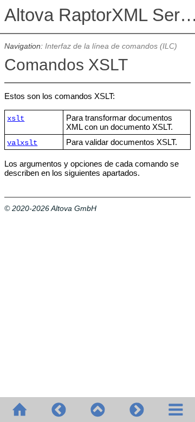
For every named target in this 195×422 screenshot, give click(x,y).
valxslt (22, 143)
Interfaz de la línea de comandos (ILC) (111, 46)
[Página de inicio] (19, 409)
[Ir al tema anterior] (58, 409)
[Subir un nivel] (97, 409)
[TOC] (175, 409)
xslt (15, 119)
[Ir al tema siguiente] (136, 409)
